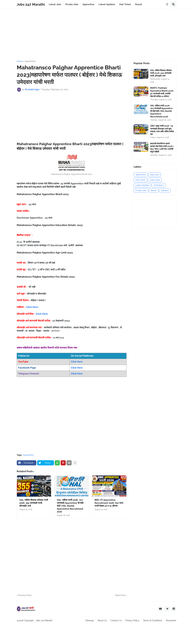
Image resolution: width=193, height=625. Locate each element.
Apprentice (30, 61)
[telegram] (167, 608)
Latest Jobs (155, 180)
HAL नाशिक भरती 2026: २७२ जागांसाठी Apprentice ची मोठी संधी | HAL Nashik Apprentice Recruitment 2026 (70, 506)
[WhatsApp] (57, 462)
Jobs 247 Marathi (31, 4)
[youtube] (160, 608)
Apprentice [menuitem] (88, 4)
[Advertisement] (96, 34)
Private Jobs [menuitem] (71, 4)
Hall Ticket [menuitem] (125, 4)
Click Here (32, 307)
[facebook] (173, 608)
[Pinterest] (63, 462)
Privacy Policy (132, 620)
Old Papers (158, 185)
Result (154, 190)
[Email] (69, 462)
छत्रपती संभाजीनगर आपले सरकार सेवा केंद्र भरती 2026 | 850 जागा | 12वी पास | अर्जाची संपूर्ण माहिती (161, 147)
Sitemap (89, 620)
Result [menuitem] (138, 4)
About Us (102, 620)
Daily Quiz (154, 174)
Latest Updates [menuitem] (107, 4)
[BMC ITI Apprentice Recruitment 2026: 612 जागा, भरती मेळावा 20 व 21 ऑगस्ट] (109, 486)
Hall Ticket (140, 180)
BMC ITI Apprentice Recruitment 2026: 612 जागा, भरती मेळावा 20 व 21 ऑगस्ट (109, 503)
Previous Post (25, 595)
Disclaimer (171, 620)
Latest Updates (142, 185)
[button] (167, 4)
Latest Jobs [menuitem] (55, 4)
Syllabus (165, 190)
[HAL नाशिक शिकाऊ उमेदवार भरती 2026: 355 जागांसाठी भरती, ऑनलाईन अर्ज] (34, 486)
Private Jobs (140, 190)
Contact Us (116, 620)
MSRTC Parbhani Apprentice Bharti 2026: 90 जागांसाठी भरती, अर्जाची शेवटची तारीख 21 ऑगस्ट (162, 92)
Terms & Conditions (152, 620)
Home (20, 61)
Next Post (120, 595)
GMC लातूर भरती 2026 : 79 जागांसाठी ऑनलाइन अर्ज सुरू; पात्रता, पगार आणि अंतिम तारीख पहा (162, 130)
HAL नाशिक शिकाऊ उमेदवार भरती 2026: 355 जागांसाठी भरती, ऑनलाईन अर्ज (33, 503)
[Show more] (75, 462)
